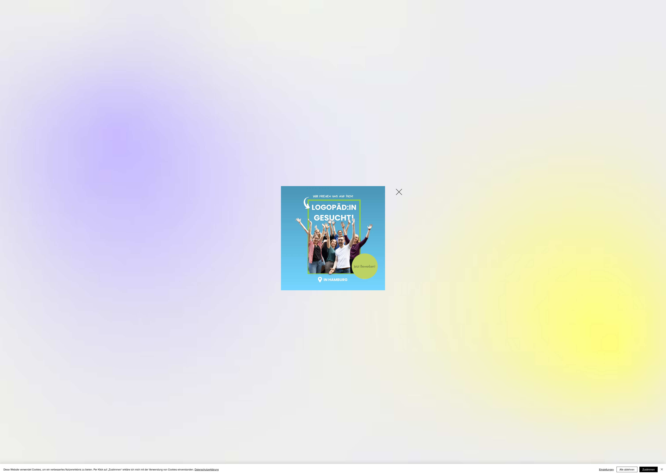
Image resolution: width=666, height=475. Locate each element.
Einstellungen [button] (606, 469)
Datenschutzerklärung (207, 469)
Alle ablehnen (627, 469)
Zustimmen (648, 469)
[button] (399, 192)
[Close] (662, 469)
